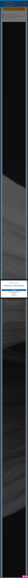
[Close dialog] (26, 281)
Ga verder (14, 290)
